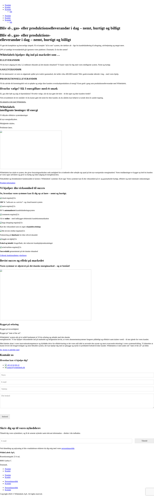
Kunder (8, 7)
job (11, 12)
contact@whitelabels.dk (16, 367)
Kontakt (8, 9)
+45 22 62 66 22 (13, 365)
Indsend (5, 417)
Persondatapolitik (11, 481)
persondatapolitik (67, 448)
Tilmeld (144, 441)
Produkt (8, 5)
